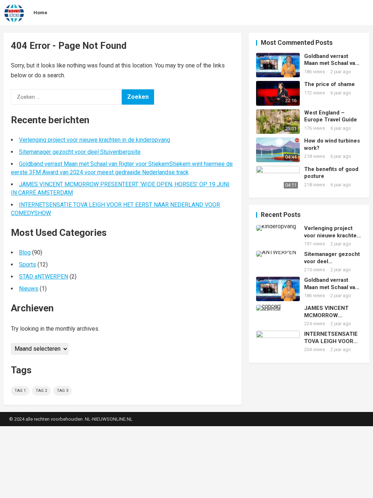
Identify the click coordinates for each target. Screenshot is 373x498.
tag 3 (62, 390)
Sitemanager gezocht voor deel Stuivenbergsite (80, 151)
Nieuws (28, 288)
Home (40, 12)
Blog (25, 252)
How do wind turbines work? (332, 144)
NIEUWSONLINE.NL (112, 419)
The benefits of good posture (331, 173)
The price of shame (329, 84)
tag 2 (41, 390)
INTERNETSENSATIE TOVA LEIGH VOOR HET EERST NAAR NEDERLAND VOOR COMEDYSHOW (331, 338)
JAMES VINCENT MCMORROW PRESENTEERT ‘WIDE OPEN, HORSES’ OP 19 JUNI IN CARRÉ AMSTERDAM (332, 312)
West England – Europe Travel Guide (330, 116)
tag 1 (20, 390)
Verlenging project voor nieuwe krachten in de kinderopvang (94, 139)
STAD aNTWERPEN (43, 276)
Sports (27, 264)
